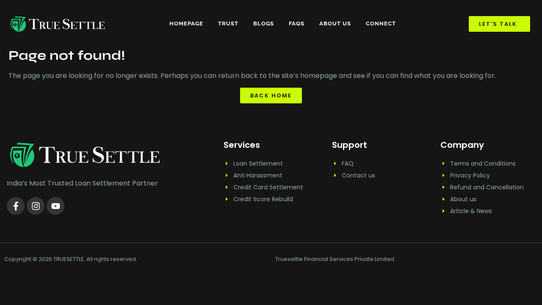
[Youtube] (55, 206)
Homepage (186, 23)
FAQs (296, 23)
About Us (335, 23)
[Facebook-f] (16, 206)
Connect (381, 23)
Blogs (263, 23)
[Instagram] (35, 206)
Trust (228, 23)
